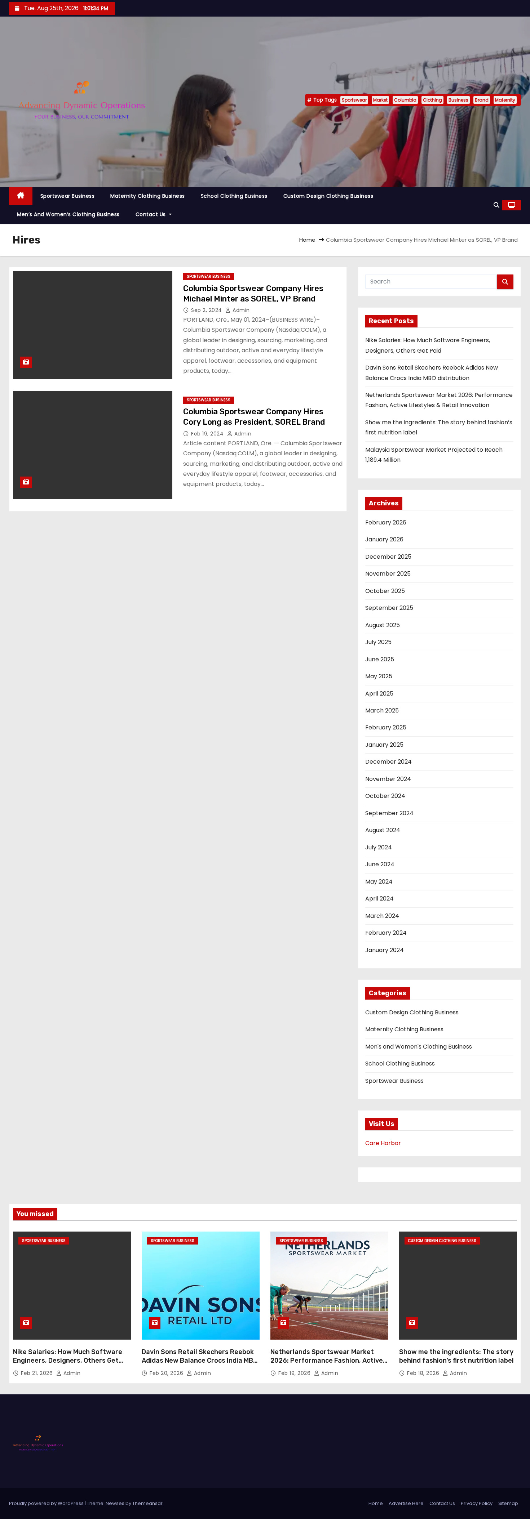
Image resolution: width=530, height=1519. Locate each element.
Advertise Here (406, 1503)
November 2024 (388, 779)
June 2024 (379, 864)
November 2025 (388, 573)
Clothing (432, 100)
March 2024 (382, 916)
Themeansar (147, 1503)
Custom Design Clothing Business (328, 196)
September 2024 (389, 813)
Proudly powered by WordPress (47, 1503)
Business (458, 100)
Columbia (405, 100)
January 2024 (384, 950)
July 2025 (378, 642)
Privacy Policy (477, 1503)
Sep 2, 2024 (207, 310)
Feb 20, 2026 (167, 1373)
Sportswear (354, 100)
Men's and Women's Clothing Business (418, 1046)
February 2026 (385, 522)
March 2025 (382, 710)
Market (380, 100)
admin (240, 310)
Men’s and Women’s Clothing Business (68, 214)
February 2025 (385, 727)
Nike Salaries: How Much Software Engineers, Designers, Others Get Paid (67, 1360)
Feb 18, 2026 (424, 1373)
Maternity (505, 100)
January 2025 (384, 745)
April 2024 (379, 898)
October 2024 (385, 796)
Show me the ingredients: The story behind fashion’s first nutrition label (456, 1356)
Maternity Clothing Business (147, 196)
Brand (482, 100)
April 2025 (379, 693)
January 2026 (384, 539)
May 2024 (379, 881)
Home (307, 240)
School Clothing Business (234, 196)
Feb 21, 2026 (37, 1373)
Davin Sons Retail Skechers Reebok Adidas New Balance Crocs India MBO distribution (199, 1360)
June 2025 (379, 659)
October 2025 (385, 591)
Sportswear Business (67, 196)
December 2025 (388, 557)
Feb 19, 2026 (295, 1373)
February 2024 (386, 933)
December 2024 (388, 762)
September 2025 (389, 608)
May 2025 (378, 676)
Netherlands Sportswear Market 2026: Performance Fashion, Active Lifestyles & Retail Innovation (326, 1360)
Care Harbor (383, 1143)
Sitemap (508, 1503)
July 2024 (378, 847)
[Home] (20, 196)
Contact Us (152, 214)
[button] (496, 205)
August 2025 (382, 625)
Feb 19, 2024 (208, 433)
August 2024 (382, 830)
